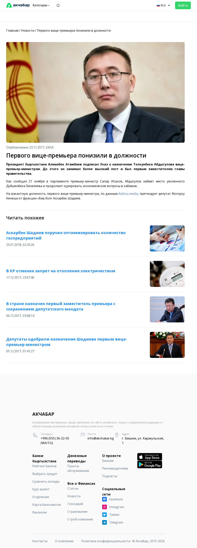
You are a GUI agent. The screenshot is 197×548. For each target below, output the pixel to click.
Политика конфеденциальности (105, 541)
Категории (40, 5)
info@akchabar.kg (101, 438)
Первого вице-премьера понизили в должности (74, 30)
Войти (183, 5)
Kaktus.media (128, 193)
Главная (12, 30)
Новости (27, 30)
